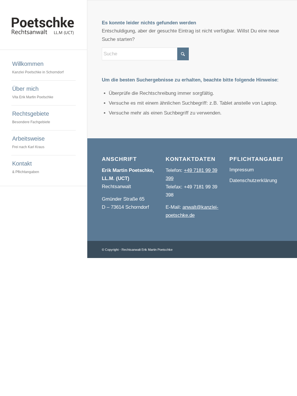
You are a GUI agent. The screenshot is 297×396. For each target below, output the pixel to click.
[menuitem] (43, 68)
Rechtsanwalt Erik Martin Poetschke (147, 249)
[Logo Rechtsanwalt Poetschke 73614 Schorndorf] (43, 25)
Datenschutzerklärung (253, 180)
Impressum (241, 169)
